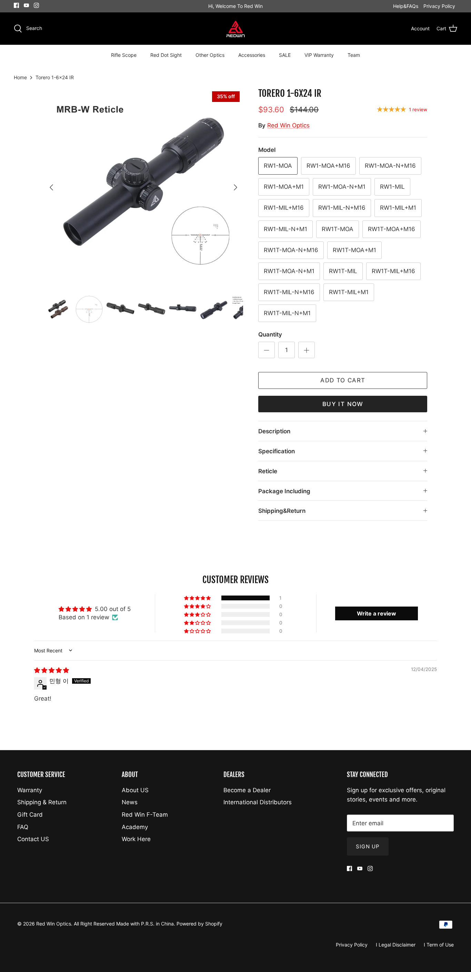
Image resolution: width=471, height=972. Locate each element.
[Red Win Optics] (235, 28)
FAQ (22, 827)
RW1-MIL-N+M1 (285, 229)
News (130, 802)
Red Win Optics (288, 125)
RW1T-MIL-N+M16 (289, 292)
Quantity (270, 334)
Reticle (267, 471)
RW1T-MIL (343, 271)
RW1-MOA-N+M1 (341, 186)
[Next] (235, 187)
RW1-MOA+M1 (284, 186)
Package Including (284, 491)
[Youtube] (26, 5)
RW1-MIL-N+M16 (341, 207)
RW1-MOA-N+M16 (390, 165)
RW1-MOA (278, 165)
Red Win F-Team (145, 814)
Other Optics (210, 55)
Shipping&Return (281, 510)
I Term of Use (439, 945)
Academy (135, 827)
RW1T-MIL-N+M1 (287, 313)
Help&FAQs (405, 6)
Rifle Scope (124, 55)
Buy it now (342, 404)
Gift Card (30, 814)
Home (20, 77)
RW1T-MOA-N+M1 (289, 271)
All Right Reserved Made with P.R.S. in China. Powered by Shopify (148, 924)
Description (274, 431)
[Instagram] (36, 5)
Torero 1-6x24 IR (55, 77)
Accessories (251, 55)
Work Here (136, 839)
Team (354, 55)
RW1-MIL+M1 (398, 207)
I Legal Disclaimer (395, 945)
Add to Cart (342, 380)
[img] (51, 670)
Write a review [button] (376, 613)
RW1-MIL (392, 186)
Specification (276, 451)
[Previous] (51, 187)
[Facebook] (16, 5)
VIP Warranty (319, 55)
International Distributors (257, 802)
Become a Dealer (247, 790)
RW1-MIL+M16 (284, 207)
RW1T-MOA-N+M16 (291, 250)
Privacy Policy (439, 6)
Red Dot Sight (166, 55)
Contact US (33, 839)
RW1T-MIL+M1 (349, 292)
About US (135, 790)
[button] (198, 598)
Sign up (368, 846)
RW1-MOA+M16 (328, 165)
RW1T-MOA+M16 (391, 229)
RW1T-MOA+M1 (354, 250)
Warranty (29, 790)
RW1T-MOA (337, 229)
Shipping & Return (42, 802)
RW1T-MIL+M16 (393, 271)
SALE (285, 55)
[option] (143, 187)
